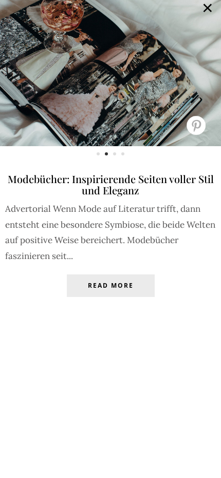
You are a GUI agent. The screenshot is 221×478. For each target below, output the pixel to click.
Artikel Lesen (110, 293)
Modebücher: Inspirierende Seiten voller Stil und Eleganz (111, 184)
